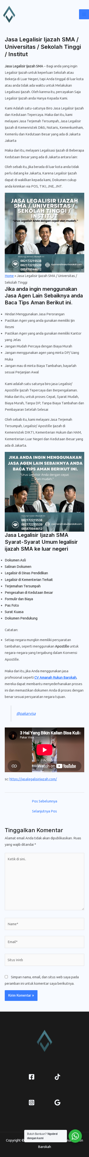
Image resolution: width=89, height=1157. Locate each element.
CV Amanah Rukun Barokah (55, 677)
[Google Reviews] (57, 1102)
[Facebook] (31, 1077)
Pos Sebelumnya (44, 801)
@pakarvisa (26, 713)
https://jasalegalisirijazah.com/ (33, 779)
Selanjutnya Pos (44, 811)
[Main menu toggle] (84, 14)
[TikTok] (57, 1077)
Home (9, 276)
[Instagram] (31, 1102)
